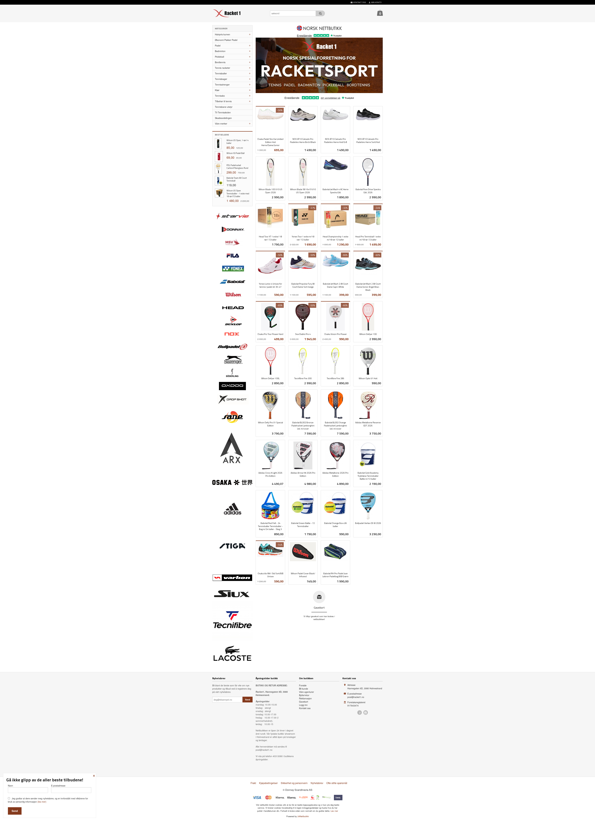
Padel (217, 45)
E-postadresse (58, 785)
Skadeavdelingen (223, 118)
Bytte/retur (304, 695)
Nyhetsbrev (317, 783)
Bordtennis (220, 62)
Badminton (220, 51)
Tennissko (220, 95)
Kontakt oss (305, 708)
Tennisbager (221, 79)
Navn (10, 785)
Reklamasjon (305, 698)
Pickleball (219, 56)
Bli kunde (303, 688)
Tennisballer (221, 73)
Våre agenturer (306, 691)
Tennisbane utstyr (223, 106)
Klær (217, 90)
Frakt (253, 783)
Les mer (334, 810)
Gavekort (303, 701)
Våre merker (221, 123)
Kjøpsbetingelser (268, 783)
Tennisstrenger (222, 84)
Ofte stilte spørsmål (336, 783)
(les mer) (41, 801)
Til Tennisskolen (223, 112)
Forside (302, 685)
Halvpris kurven (222, 34)
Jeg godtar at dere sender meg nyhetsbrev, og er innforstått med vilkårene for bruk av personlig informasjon (48, 800)
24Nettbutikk (303, 816)
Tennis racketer (222, 67)
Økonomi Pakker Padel (226, 39)
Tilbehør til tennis (223, 101)
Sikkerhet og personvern (294, 783)
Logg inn (303, 704)
